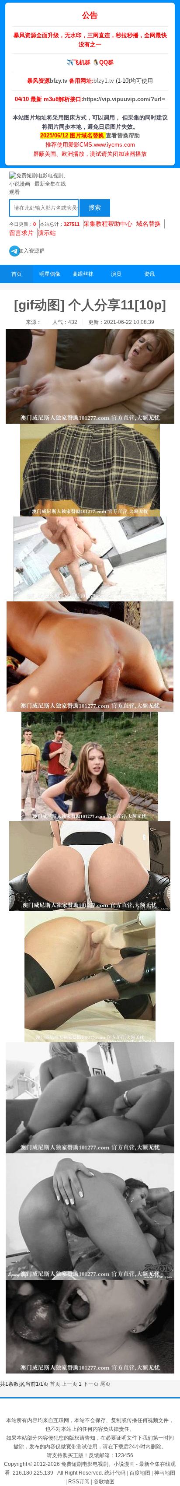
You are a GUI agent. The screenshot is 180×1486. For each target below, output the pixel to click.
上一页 (69, 1384)
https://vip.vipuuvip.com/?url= (124, 99)
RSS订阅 (79, 1482)
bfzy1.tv (104, 80)
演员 (116, 274)
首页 (16, 274)
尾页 (105, 1384)
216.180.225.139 (33, 1473)
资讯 (149, 274)
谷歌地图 (103, 1482)
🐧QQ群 (103, 62)
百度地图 (139, 1473)
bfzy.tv (59, 80)
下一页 (91, 1384)
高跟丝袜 (83, 274)
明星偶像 (49, 274)
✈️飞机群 (78, 62)
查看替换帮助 (123, 135)
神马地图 (164, 1473)
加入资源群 (27, 251)
